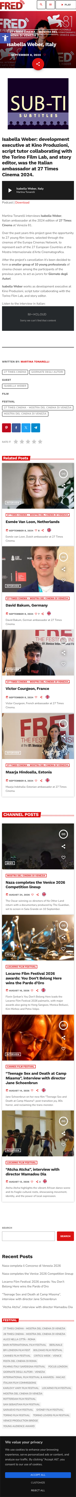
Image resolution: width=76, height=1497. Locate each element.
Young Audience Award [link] (19, 1426)
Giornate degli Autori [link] (47, 372)
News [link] (9, 863)
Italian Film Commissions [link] (19, 1383)
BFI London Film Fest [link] (16, 1350)
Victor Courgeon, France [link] (27, 688)
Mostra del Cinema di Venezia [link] (25, 414)
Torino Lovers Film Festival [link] (51, 1415)
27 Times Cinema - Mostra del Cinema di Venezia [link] (32, 33)
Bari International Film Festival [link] (24, 1345)
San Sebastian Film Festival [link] (21, 1404)
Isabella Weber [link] (15, 386)
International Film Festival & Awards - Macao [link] (34, 1377)
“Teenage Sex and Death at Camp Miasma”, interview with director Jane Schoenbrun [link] (36, 1078)
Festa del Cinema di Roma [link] (20, 1361)
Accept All (38, 1475)
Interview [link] (12, 502)
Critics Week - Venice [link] (47, 1356)
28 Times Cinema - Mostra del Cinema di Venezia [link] (34, 1334)
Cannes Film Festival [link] (20, 1066)
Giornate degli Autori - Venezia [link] (24, 1372)
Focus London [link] (57, 1366)
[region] (38, 1466)
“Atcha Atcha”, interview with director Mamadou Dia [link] (32, 1171)
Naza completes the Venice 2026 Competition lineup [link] (35, 884)
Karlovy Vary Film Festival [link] (21, 1388)
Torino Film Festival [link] (16, 1415)
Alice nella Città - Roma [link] (19, 1339)
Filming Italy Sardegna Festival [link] (24, 1366)
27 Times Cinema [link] (15, 372)
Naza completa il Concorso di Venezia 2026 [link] (31, 1266)
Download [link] (22, 203)
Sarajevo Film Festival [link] (18, 1410)
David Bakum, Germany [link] (27, 605)
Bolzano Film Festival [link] (47, 1350)
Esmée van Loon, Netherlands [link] (33, 522)
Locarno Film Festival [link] (21, 966)
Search (7, 1227)
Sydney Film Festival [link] (49, 1410)
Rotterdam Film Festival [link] (19, 1399)
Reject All (38, 1490)
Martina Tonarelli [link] (35, 361)
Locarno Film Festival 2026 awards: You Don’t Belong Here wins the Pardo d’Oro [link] (34, 978)
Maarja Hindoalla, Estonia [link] (29, 772)
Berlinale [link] (55, 1345)
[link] (5, 38)
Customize (38, 1483)
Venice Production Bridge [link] (20, 1420)
